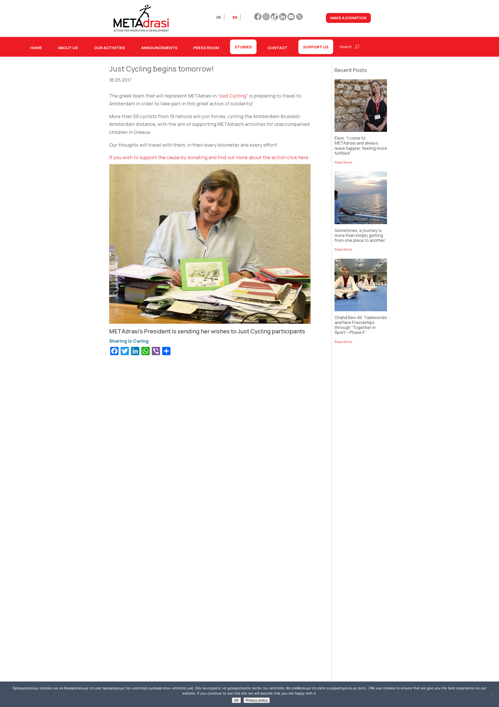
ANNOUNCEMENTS (159, 47)
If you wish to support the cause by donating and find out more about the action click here (208, 157)
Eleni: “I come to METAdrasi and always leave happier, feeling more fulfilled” (360, 145)
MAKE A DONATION (348, 17)
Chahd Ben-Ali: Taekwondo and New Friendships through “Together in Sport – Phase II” (360, 325)
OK (236, 700)
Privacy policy (257, 700)
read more (343, 162)
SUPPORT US (316, 46)
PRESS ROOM (206, 47)
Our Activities (109, 47)
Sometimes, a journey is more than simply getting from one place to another (359, 235)
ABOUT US (68, 47)
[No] (492, 694)
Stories (243, 46)
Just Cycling (232, 96)
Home (36, 47)
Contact (277, 47)
